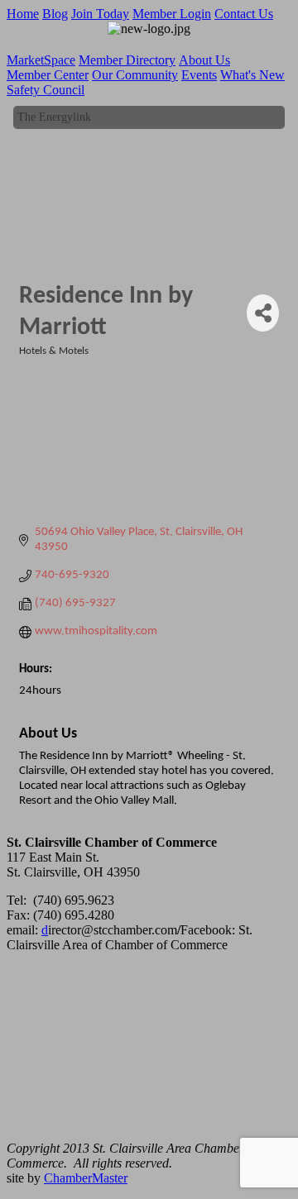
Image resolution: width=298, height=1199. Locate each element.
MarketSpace (41, 60)
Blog (55, 14)
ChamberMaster (85, 1178)
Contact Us (243, 14)
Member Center (48, 75)
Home (23, 14)
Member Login (171, 14)
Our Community (135, 75)
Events (199, 75)
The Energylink (54, 116)
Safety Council (45, 90)
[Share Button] (263, 313)
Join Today (100, 14)
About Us (204, 60)
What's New (252, 75)
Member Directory (127, 60)
